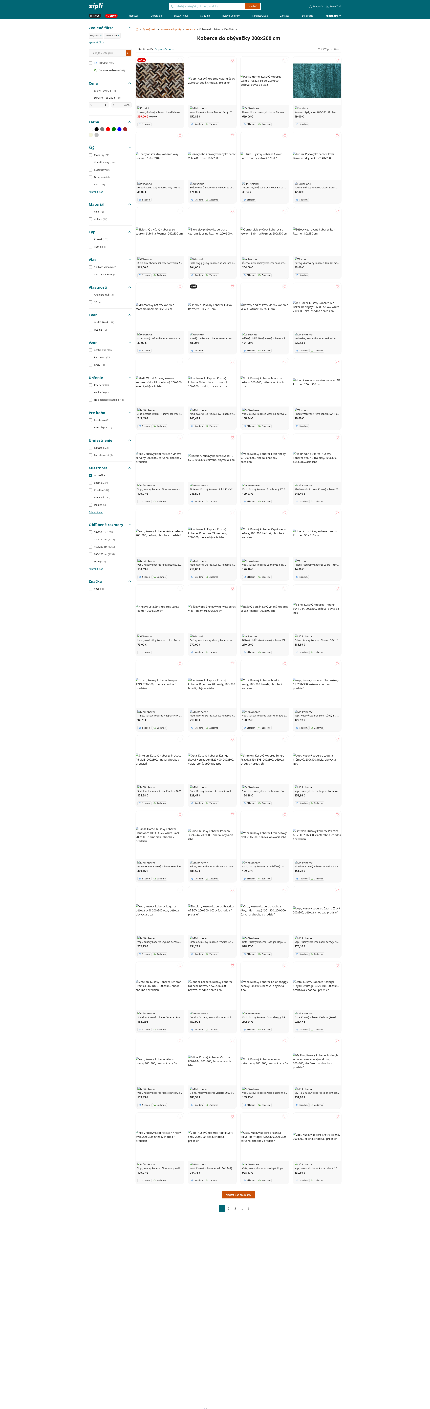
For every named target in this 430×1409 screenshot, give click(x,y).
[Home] (96, 6)
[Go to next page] (255, 1208)
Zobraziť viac (96, 191)
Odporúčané (163, 49)
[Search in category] (128, 53)
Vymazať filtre (96, 42)
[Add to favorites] (180, 60)
